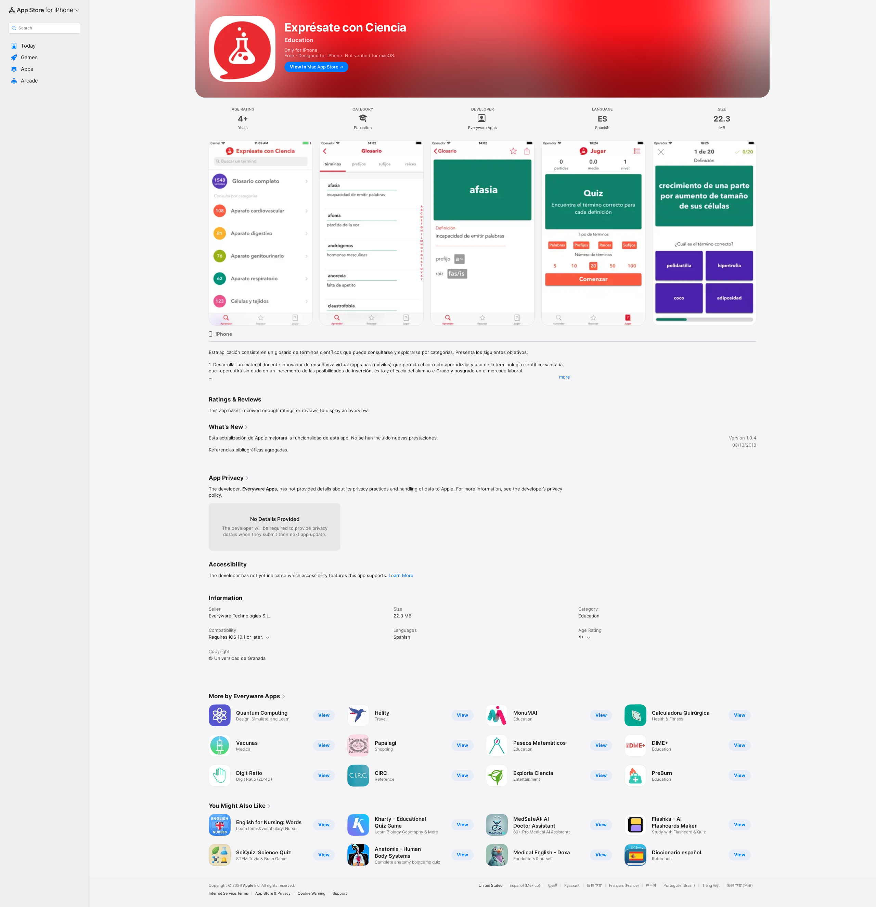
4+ (581, 637)
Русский (572, 885)
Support (340, 893)
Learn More (401, 575)
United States (490, 885)
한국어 (651, 885)
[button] (44, 46)
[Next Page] (763, 745)
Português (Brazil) (679, 885)
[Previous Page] (202, 745)
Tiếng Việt (711, 885)
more (564, 377)
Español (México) (525, 885)
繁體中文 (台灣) (740, 885)
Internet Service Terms (228, 893)
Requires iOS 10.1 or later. (236, 637)
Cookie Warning (311, 893)
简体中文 (594, 885)
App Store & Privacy (273, 893)
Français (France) (624, 885)
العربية (552, 885)
